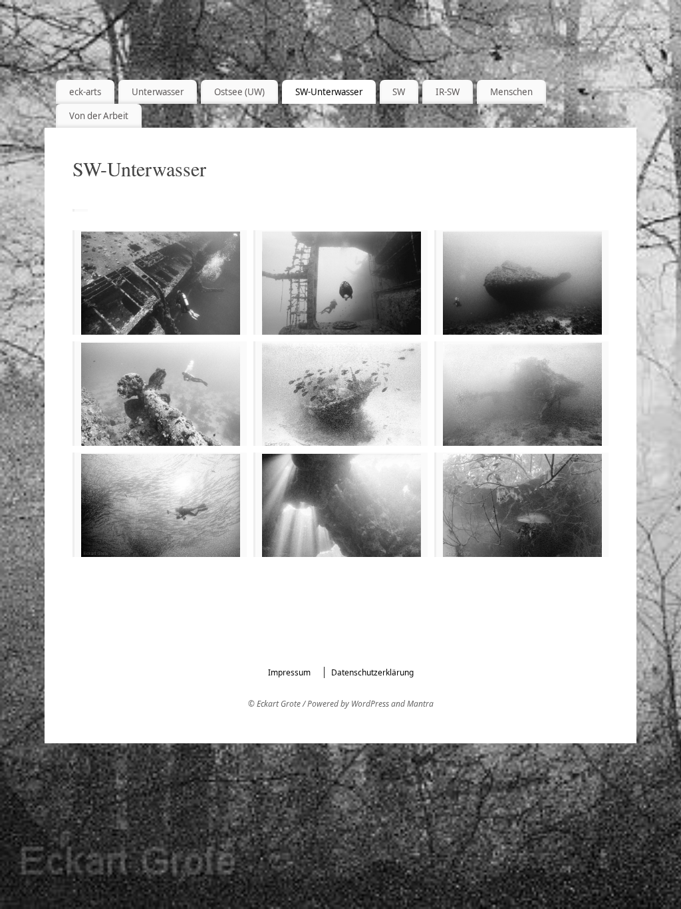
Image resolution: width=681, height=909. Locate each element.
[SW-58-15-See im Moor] (522, 506)
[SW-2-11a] (341, 285)
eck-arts (85, 92)
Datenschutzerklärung (372, 672)
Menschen (511, 92)
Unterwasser (158, 92)
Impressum (289, 672)
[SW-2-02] (160, 395)
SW (398, 92)
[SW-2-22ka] (522, 287)
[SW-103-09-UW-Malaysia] (160, 506)
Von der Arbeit (98, 116)
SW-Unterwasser (328, 92)
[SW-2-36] (160, 287)
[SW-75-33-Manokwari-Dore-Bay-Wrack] (522, 395)
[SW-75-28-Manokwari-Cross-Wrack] (341, 396)
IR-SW (448, 92)
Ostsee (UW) (239, 92)
